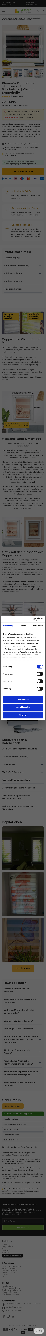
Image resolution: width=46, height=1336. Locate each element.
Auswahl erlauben (23, 707)
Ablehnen (23, 715)
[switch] (40, 674)
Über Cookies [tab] (37, 626)
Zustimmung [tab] (8, 626)
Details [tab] (23, 626)
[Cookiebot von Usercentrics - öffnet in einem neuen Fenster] (33, 619)
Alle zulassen (23, 699)
